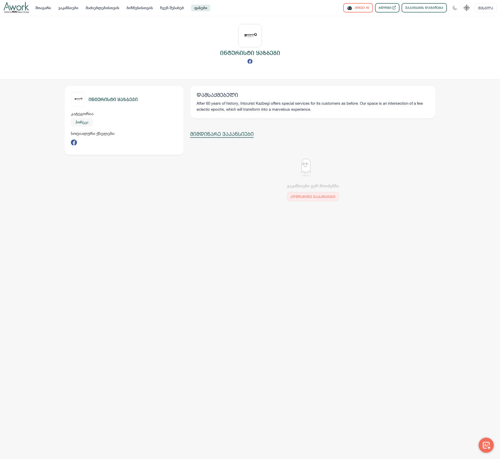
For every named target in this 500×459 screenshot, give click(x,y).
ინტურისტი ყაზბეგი (113, 99)
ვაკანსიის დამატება (424, 8)
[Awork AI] (486, 445)
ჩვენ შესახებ (172, 8)
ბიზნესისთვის (140, 8)
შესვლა (485, 8)
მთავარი (43, 8)
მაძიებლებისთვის (102, 8)
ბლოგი (385, 8)
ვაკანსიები (68, 8)
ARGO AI (361, 8)
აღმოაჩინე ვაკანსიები (312, 196)
